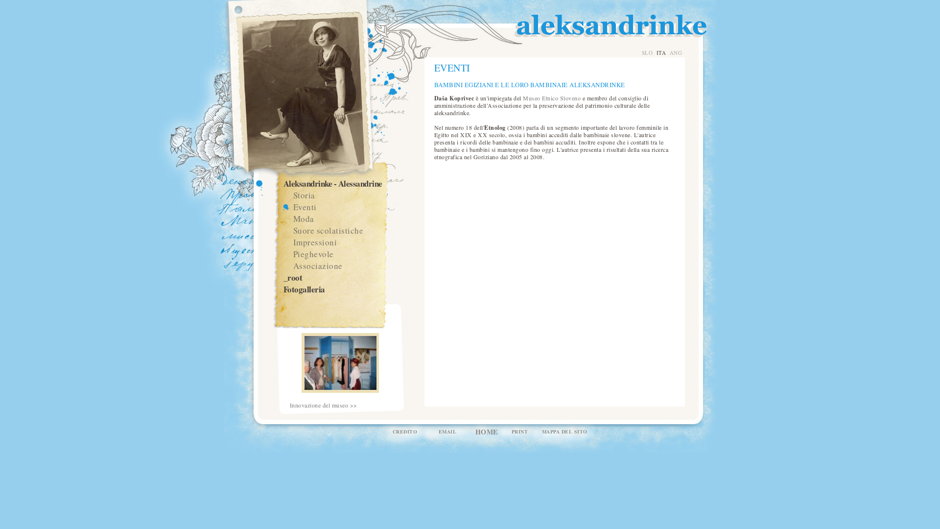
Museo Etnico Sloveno (552, 98)
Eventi (305, 207)
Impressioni (315, 242)
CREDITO (405, 431)
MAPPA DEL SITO (565, 431)
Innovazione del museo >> (323, 405)
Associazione (318, 265)
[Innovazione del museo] (340, 390)
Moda (303, 218)
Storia (304, 195)
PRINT (520, 431)
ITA (661, 52)
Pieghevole (313, 254)
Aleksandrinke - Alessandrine (332, 183)
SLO (647, 52)
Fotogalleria (304, 289)
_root (293, 277)
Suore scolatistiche (328, 230)
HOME (486, 432)
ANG (676, 52)
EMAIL (448, 431)
